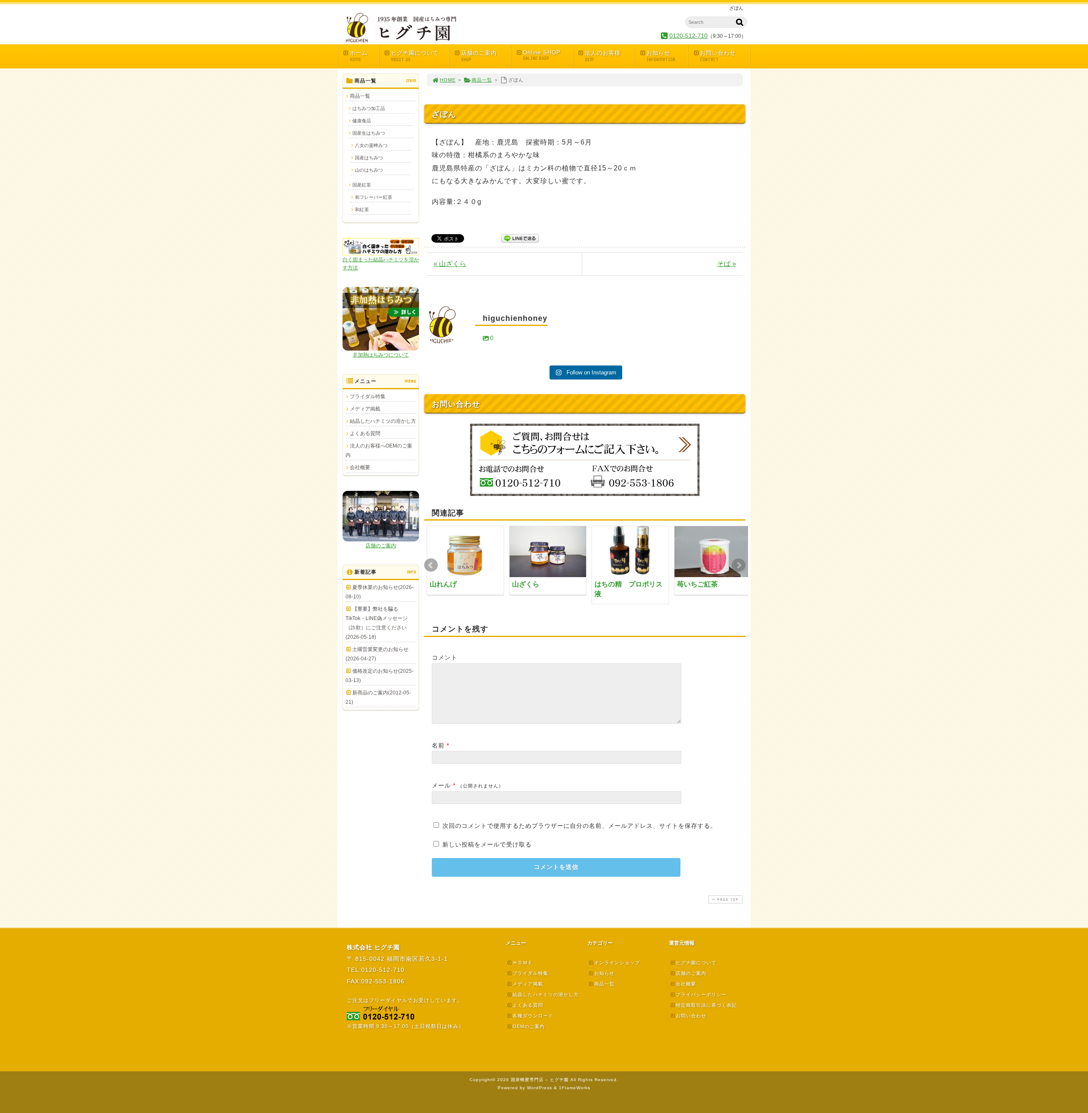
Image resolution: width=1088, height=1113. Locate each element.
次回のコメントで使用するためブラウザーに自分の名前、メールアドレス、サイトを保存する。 (579, 825)
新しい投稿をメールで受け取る (487, 844)
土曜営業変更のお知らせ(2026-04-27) (377, 654)
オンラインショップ (617, 962)
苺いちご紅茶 (697, 584)
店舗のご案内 (479, 56)
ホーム (359, 56)
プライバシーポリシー (701, 994)
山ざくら (525, 584)
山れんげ (443, 584)
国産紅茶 (361, 184)
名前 (438, 745)
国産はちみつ (369, 157)
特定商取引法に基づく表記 (706, 1005)
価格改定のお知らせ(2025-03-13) (380, 675)
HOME (448, 79)
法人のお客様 (602, 56)
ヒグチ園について (415, 56)
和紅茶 (362, 209)
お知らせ (660, 56)
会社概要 (360, 467)
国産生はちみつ (368, 133)
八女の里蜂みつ (371, 145)
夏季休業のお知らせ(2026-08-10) (380, 592)
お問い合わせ (718, 56)
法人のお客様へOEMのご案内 (379, 450)
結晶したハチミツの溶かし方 (383, 421)
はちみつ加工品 (368, 108)
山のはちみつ (369, 170)
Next (738, 565)
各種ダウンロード (533, 1015)
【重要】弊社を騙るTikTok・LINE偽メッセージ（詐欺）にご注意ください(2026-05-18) (377, 623)
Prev (431, 565)
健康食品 (361, 120)
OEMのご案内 (529, 1026)
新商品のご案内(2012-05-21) (378, 697)
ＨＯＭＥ (523, 962)
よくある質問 (365, 433)
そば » (726, 263)
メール (441, 785)
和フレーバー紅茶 (373, 197)
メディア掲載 (365, 409)
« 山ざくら (450, 263)
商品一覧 (482, 79)
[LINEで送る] (520, 237)
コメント (444, 657)
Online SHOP (542, 55)
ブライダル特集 (367, 396)
